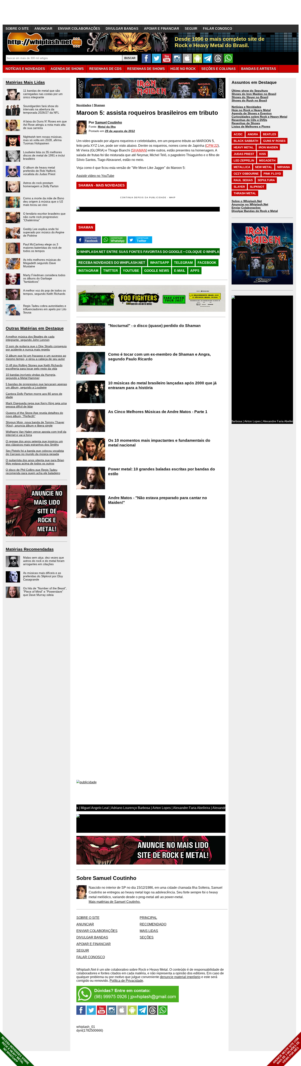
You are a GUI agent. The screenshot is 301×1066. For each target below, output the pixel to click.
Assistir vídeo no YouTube (95, 175)
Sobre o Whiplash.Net (247, 201)
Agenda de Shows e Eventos (252, 113)
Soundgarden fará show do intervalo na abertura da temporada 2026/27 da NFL (41, 109)
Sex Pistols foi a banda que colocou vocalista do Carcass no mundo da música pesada (35, 452)
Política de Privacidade (126, 980)
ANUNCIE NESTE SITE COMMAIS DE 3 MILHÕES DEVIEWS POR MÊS (286, 1051)
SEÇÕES (218, 69)
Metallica (242, 167)
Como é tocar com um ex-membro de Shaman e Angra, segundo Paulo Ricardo (159, 356)
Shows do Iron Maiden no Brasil (254, 94)
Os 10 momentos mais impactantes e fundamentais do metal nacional (159, 442)
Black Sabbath (246, 140)
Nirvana (283, 167)
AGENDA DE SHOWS (67, 69)
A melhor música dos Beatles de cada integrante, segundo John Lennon (30, 338)
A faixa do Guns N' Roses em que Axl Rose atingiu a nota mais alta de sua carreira (45, 125)
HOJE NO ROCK (183, 69)
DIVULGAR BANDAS (122, 28)
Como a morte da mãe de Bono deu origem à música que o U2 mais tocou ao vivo (43, 201)
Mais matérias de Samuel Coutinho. (114, 901)
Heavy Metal (244, 147)
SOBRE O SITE (17, 28)
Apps (194, 270)
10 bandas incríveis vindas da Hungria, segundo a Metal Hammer (31, 376)
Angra (253, 134)
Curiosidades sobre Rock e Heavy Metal (259, 116)
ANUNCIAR (43, 28)
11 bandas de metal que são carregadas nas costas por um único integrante (43, 94)
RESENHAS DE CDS (105, 69)
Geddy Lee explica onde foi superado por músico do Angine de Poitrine (43, 232)
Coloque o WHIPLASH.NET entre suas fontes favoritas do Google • (197, 252)
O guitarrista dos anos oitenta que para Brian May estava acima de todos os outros (35, 461)
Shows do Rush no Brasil (249, 100)
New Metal (263, 167)
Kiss (262, 154)
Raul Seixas (243, 180)
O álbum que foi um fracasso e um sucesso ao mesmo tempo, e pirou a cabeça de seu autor (36, 357)
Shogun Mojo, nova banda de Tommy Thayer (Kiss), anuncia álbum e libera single (35, 424)
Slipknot (257, 186)
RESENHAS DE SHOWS (146, 69)
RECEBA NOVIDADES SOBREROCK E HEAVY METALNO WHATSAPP (15, 1050)
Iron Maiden (268, 147)
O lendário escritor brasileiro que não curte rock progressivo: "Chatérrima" (44, 217)
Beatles (269, 134)
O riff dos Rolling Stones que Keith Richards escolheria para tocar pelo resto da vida (34, 367)
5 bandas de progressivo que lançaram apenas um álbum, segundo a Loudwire (36, 385)
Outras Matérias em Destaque (35, 328)
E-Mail (179, 270)
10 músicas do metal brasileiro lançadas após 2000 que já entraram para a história (162, 385)
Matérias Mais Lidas (25, 82)
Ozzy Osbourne (246, 173)
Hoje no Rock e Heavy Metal (251, 110)
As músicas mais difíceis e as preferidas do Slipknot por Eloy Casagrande (43, 576)
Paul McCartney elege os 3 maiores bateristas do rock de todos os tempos (42, 248)
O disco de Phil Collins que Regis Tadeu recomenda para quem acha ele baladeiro (33, 471)
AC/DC (238, 134)
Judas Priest (244, 154)
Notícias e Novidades (246, 106)
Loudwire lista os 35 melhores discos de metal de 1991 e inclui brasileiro (44, 155)
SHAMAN (139, 150)
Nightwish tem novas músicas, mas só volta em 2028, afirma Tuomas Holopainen (42, 140)
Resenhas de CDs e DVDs (249, 120)
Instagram (88, 270)
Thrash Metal (245, 193)
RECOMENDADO (153, 924)
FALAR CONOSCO (217, 28)
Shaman (99, 105)
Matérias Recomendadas (30, 549)
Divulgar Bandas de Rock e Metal (255, 211)
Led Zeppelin (244, 160)
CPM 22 (212, 145)
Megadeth (267, 160)
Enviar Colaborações (246, 207)
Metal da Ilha (107, 126)
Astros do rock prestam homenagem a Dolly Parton (41, 184)
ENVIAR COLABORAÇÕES (79, 28)
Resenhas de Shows (246, 123)
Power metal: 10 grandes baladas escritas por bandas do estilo (161, 471)
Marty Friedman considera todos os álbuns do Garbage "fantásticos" (44, 278)
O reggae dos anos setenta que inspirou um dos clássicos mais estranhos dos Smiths (34, 443)
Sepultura (266, 180)
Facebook (207, 262)
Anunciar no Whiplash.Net (250, 204)
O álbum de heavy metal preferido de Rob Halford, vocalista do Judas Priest (39, 171)
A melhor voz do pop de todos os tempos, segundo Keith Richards (44, 292)
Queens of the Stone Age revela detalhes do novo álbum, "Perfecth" (34, 414)
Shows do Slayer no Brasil (250, 97)
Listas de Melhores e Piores (251, 126)
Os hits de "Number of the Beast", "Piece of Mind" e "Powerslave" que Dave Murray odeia (45, 591)
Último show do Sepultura (250, 90)
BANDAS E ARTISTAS (258, 69)
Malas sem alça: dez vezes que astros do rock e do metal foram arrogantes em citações (43, 561)
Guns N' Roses (274, 140)
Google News (156, 270)
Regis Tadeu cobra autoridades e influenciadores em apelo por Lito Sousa (44, 309)
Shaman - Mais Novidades (101, 185)
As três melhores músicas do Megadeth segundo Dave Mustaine (42, 263)
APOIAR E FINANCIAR (161, 28)
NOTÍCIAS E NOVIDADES (25, 69)
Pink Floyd (272, 173)
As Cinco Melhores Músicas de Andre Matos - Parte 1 (157, 412)
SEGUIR (191, 28)
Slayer (239, 186)
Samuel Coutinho (108, 122)
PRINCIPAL (148, 917)
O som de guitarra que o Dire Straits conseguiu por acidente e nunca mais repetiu (36, 348)
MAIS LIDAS (149, 931)
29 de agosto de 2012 (120, 131)
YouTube (131, 270)
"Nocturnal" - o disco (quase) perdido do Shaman (154, 325)
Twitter (110, 270)
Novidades (83, 105)
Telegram (183, 262)
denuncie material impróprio (180, 977)
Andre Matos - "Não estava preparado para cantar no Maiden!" (157, 500)
